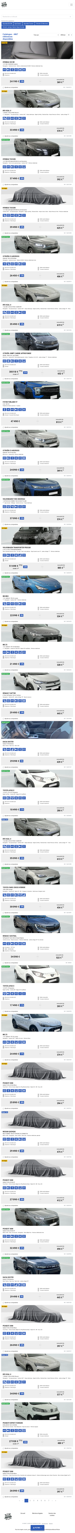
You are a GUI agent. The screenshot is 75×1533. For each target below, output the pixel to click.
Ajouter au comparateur (11, 87)
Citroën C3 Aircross (42, 23)
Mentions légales (37, 1513)
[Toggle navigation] (71, 5)
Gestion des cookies (52, 1514)
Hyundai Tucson (28, 23)
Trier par (36, 35)
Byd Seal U (18, 23)
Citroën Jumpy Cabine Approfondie (13, 27)
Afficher (63, 35)
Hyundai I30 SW (7, 23)
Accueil (23, 1513)
